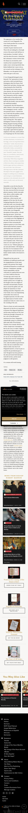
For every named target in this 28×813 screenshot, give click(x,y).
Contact (6, 776)
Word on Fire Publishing (12, 766)
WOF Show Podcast (10, 726)
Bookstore (7, 738)
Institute (4, 796)
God (6, 370)
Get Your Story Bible (14, 662)
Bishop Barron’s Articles (14, 12)
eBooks (6, 752)
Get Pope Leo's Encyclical (14, 610)
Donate (6, 740)
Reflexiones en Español (11, 730)
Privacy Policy (8, 778)
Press (6, 785)
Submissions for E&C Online (13, 773)
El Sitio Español (9, 754)
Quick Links (8, 771)
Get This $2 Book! (14, 638)
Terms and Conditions (11, 781)
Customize (13, 423)
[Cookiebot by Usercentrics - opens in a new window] (20, 389)
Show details (20, 414)
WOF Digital (5, 798)
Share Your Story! (10, 768)
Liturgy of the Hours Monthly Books (13, 746)
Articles (6, 719)
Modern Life (12, 370)
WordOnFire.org (8, 440)
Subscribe (7, 743)
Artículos (7, 733)
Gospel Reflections (10, 728)
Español (4, 800)
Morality (20, 370)
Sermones (7, 735)
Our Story (7, 764)
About (6, 759)
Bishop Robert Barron (14, 25)
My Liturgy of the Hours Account (14, 749)
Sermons (7, 724)
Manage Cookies (9, 790)
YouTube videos (18, 445)
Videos (6, 721)
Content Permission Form (12, 787)
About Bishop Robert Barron (13, 762)
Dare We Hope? (9, 756)
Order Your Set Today (13, 585)
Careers (6, 783)
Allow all (14, 418)
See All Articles (14, 381)
